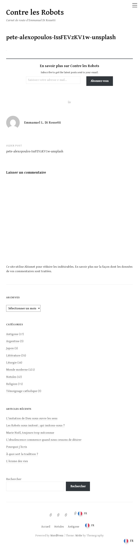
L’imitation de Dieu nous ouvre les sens (31, 418)
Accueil (45, 526)
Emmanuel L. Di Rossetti (42, 122)
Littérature (13, 355)
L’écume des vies (17, 461)
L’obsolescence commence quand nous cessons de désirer (43, 440)
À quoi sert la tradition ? (22, 454)
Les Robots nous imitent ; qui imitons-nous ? (35, 425)
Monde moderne (17, 369)
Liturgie (11, 362)
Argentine (12, 341)
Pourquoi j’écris (16, 447)
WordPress (56, 535)
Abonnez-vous (100, 81)
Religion (11, 384)
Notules (11, 377)
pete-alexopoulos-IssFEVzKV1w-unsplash (34, 151)
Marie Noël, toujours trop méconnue (30, 433)
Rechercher (13, 479)
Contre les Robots (35, 12)
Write (78, 535)
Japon (10, 348)
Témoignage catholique (21, 391)
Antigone (12, 334)
